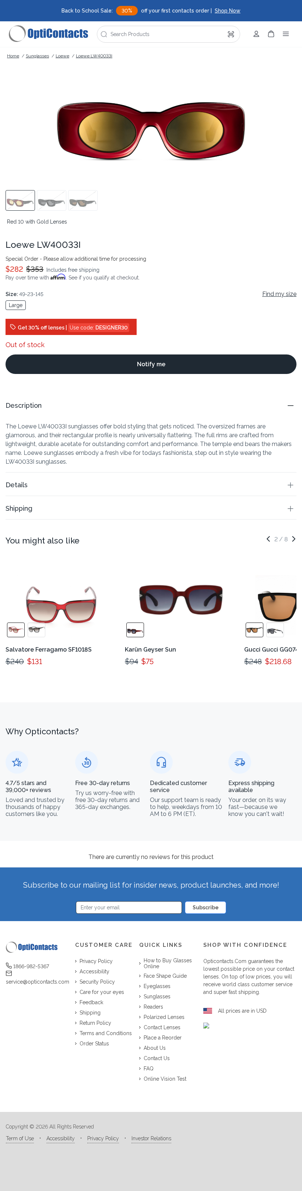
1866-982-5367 (31, 966)
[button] (151, 405)
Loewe (62, 55)
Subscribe (206, 907)
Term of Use (20, 1138)
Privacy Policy (103, 1138)
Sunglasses (37, 55)
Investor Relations (151, 1138)
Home (13, 55)
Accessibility (60, 1138)
